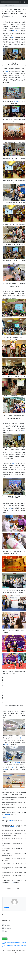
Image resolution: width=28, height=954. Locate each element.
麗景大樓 (11, 882)
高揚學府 (4, 817)
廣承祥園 (6, 71)
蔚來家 (13, 37)
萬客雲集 (19, 738)
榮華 (13, 463)
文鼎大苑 (14, 767)
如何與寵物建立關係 (11, 950)
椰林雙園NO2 (8, 814)
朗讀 (24, 430)
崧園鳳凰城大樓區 (16, 762)
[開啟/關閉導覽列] (24, 2)
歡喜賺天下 (10, 820)
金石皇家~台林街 (14, 826)
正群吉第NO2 (15, 31)
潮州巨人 (16, 101)
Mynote (16, 952)
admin (6, 16)
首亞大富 (6, 744)
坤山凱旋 (9, 508)
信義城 (5, 769)
